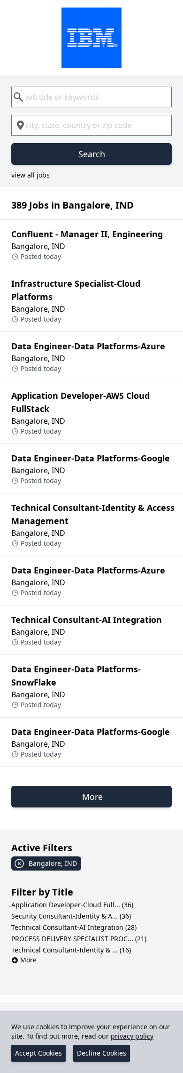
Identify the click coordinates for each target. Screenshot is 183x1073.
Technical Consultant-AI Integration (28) (74, 927)
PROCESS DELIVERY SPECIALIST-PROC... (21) (78, 938)
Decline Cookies (101, 1053)
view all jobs (30, 174)
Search (91, 154)
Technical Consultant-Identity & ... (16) (71, 949)
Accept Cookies (38, 1053)
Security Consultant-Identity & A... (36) (71, 916)
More (28, 959)
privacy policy (132, 1036)
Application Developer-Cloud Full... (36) (72, 904)
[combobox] (91, 97)
